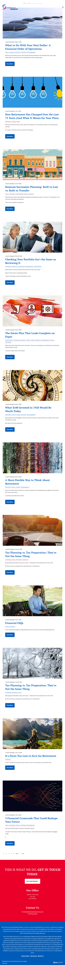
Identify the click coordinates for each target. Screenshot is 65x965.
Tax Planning (21, 266)
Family (25, 194)
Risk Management (31, 52)
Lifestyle (13, 121)
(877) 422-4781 (33, 914)
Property (28, 340)
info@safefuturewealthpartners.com (33, 911)
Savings (11, 52)
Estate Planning (19, 194)
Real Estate (22, 340)
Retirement (23, 52)
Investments (17, 52)
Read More (10, 64)
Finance (7, 52)
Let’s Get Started (32, 881)
